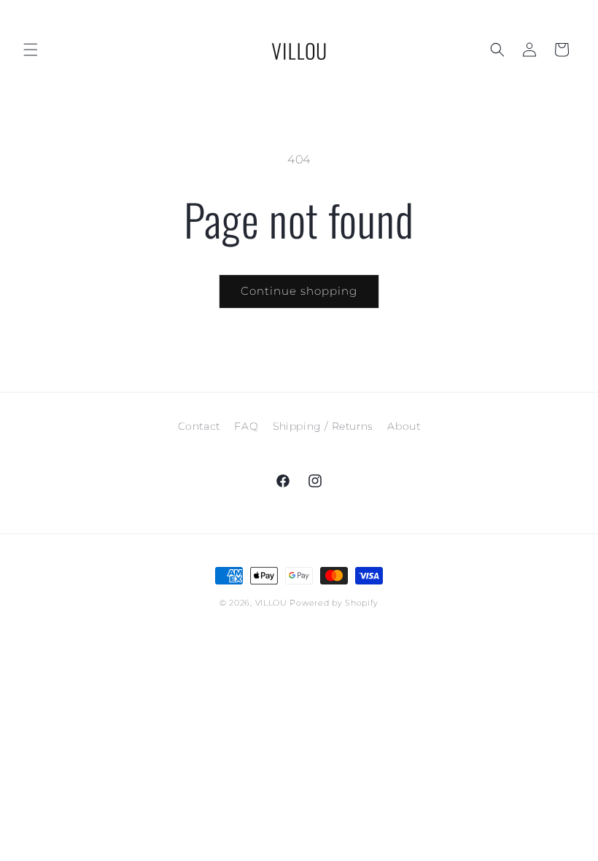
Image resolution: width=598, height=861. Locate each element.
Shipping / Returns (323, 426)
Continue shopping (299, 291)
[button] (31, 50)
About (403, 426)
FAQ (246, 426)
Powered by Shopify (334, 603)
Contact (199, 426)
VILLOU (271, 603)
